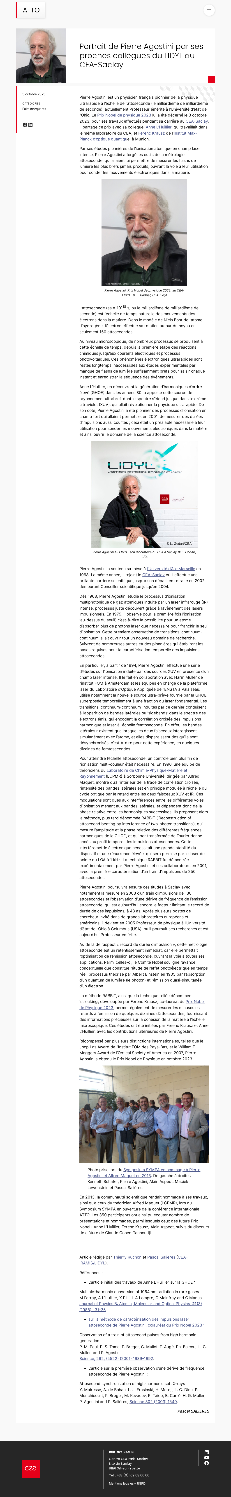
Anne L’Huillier (158, 127)
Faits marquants (34, 109)
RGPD (141, 1483)
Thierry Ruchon (127, 1257)
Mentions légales (121, 1483)
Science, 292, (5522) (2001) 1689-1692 (116, 1358)
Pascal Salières (161, 1257)
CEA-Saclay (197, 121)
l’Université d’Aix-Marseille (171, 568)
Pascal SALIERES (193, 1411)
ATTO (31, 10)
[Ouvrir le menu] (209, 10)
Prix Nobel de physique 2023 (124, 115)
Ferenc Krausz (152, 133)
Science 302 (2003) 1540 (153, 1401)
